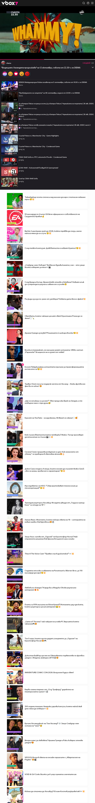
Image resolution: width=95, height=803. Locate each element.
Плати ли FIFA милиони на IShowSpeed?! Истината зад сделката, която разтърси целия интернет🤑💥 (54, 605)
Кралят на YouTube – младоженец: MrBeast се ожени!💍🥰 (51, 418)
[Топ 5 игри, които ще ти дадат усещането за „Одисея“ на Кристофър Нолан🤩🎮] (15, 642)
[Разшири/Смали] (85, 56)
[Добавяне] (90, 15)
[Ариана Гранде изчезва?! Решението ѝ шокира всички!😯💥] (15, 337)
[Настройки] (90, 10)
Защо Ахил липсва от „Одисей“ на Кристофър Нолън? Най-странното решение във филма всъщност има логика (51, 537)
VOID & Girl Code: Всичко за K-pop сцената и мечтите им (50, 774)
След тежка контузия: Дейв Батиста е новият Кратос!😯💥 (53, 248)
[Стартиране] (4, 56)
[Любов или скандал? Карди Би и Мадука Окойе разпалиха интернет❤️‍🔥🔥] (15, 591)
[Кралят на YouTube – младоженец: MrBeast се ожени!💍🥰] (15, 421)
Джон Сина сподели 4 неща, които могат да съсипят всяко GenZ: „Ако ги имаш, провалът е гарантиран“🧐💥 (54, 470)
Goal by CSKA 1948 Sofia (28, 178)
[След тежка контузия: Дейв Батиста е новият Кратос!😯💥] (15, 252)
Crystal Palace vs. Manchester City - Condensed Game (39, 146)
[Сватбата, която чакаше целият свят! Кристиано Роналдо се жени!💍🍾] (15, 320)
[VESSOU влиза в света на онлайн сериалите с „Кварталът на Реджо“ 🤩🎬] (15, 761)
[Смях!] (10, 73)
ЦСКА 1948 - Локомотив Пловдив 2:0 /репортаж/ (38, 168)
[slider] (53, 53)
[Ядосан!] (27, 73)
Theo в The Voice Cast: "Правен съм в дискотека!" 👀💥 (49, 553)
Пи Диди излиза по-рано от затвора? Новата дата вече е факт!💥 (55, 299)
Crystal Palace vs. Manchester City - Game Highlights (39, 136)
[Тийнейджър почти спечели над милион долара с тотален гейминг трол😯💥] (15, 201)
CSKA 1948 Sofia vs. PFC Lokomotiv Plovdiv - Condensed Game (43, 157)
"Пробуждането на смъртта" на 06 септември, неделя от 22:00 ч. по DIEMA (49, 93)
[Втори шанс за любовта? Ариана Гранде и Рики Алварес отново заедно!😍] (15, 744)
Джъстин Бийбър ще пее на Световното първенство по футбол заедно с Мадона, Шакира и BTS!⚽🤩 (54, 656)
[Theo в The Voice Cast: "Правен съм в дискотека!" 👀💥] (15, 557)
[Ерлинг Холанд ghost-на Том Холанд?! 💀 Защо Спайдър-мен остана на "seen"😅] (15, 727)
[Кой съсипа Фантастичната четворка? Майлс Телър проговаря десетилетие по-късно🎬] (15, 438)
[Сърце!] (16, 73)
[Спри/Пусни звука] (9, 56)
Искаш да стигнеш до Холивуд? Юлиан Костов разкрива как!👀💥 (55, 791)
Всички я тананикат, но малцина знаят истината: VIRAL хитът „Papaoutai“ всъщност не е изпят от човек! (54, 351)
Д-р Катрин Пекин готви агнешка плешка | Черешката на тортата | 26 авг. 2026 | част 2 (54, 125)
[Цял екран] (91, 56)
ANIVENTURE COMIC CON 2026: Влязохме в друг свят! (49, 672)
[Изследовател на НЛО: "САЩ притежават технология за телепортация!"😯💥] (15, 489)
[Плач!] (21, 73)
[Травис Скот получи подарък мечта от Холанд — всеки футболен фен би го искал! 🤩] (15, 387)
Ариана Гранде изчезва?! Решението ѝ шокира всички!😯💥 (51, 333)
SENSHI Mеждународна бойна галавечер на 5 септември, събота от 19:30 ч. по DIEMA (53, 82)
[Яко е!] (5, 73)
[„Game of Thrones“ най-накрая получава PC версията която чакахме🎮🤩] (15, 625)
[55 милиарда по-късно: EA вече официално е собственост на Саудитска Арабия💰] (15, 218)
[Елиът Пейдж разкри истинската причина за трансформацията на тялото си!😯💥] (15, 371)
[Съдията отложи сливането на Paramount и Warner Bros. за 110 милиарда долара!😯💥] (15, 574)
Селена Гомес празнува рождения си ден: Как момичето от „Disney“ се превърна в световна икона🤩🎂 (52, 453)
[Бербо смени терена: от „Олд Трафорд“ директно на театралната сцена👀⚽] (15, 693)
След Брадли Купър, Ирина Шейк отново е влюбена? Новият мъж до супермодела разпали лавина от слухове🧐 (54, 283)
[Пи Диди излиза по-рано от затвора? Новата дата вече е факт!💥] (15, 303)
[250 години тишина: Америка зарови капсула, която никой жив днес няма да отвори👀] (15, 710)
